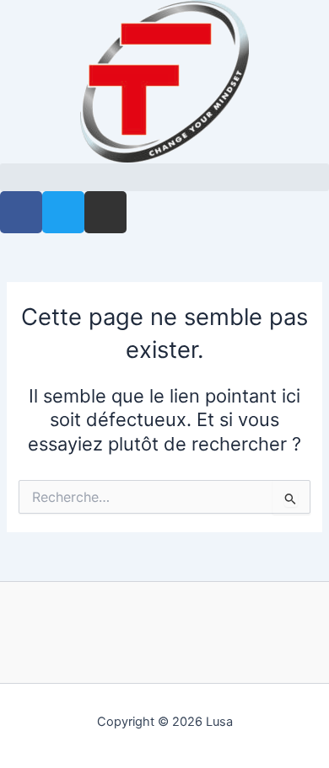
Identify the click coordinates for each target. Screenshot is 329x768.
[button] (164, 177)
